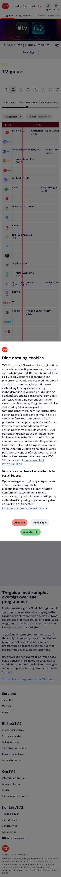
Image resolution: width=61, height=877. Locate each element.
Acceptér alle (30, 532)
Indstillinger (40, 522)
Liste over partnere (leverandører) (24, 508)
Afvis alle (19, 522)
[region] (30, 438)
